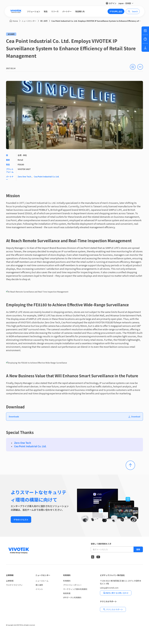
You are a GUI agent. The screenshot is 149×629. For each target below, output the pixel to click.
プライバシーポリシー (72, 585)
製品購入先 (80, 11)
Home (15, 20)
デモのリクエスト (21, 519)
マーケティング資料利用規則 (75, 589)
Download (135, 416)
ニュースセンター (29, 20)
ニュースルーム (42, 580)
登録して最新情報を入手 (101, 543)
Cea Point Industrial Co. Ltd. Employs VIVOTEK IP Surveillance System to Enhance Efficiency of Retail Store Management (96, 20)
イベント (39, 589)
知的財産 (67, 593)
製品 (45, 11)
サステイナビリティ (14, 585)
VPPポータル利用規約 (72, 597)
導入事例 (44, 20)
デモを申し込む (115, 11)
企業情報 (10, 575)
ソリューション (33, 11)
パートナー (67, 11)
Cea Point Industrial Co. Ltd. (46, 176)
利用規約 (67, 575)
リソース (55, 11)
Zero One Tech (24, 176)
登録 (138, 549)
